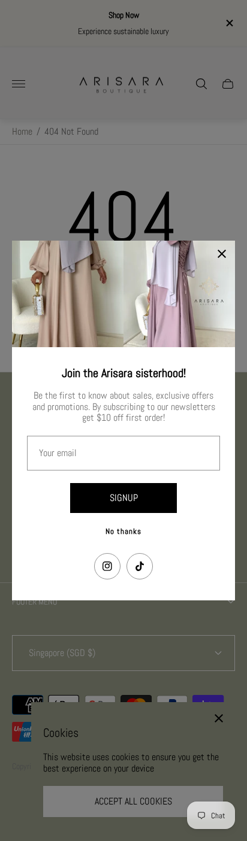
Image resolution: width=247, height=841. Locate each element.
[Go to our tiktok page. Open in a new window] (139, 566)
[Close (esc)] (222, 254)
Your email (58, 453)
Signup (124, 497)
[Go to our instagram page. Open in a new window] (107, 566)
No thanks (123, 531)
